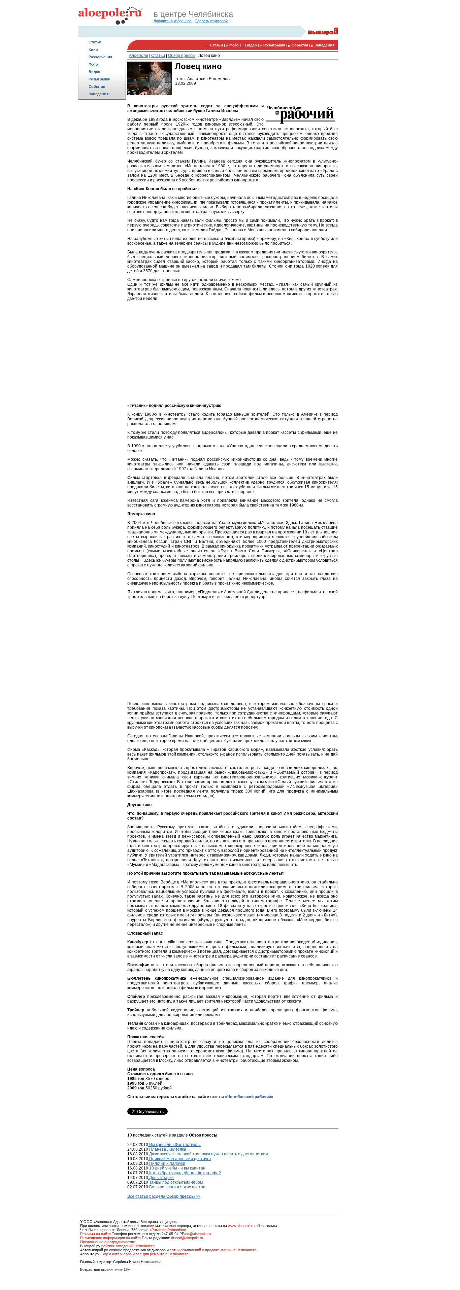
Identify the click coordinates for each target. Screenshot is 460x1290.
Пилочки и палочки (166, 1163)
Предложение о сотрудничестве (107, 1242)
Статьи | (218, 45)
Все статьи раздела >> (163, 1196)
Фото (93, 64)
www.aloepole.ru (241, 1226)
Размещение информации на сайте (110, 1238)
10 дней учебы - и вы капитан (176, 1168)
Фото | (235, 45)
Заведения (98, 94)
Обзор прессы (181, 55)
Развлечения (100, 57)
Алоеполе (138, 55)
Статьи (95, 42)
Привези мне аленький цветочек (179, 1158)
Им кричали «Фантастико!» (174, 1144)
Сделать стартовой (211, 21)
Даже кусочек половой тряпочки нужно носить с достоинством (208, 1154)
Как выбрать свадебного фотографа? (184, 1173)
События (97, 86)
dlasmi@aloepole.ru (187, 1238)
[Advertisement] (102, 207)
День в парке (161, 1177)
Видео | (252, 45)
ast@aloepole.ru (197, 1234)
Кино (93, 49)
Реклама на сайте (95, 1234)
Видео (94, 72)
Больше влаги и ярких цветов (176, 1187)
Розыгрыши (99, 79)
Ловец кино (209, 55)
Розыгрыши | (275, 45)
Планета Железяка (167, 1149)
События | (301, 45)
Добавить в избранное (173, 21)
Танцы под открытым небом (175, 1182)
